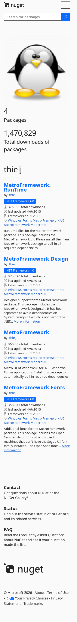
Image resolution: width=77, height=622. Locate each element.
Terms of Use (58, 592)
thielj (12, 195)
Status (11, 508)
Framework (51, 220)
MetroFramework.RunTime (27, 187)
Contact (12, 487)
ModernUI (38, 224)
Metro (37, 220)
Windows (15, 220)
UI (62, 220)
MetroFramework (17, 224)
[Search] (65, 17)
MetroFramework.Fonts (34, 387)
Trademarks (33, 603)
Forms (27, 220)
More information (27, 321)
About (39, 592)
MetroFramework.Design (36, 258)
